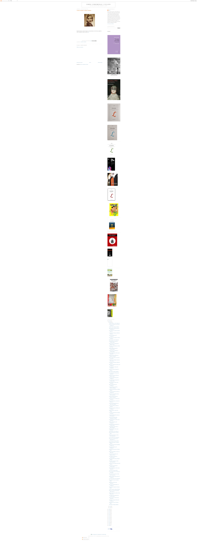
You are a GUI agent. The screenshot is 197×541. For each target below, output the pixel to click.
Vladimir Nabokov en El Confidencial (114, 323)
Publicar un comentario (80, 47)
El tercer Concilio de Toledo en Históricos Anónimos (113, 397)
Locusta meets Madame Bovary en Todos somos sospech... (114, 404)
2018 (109, 511)
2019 (109, 510)
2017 (109, 513)
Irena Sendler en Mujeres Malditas (114, 371)
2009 (109, 523)
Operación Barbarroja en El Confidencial (113, 385)
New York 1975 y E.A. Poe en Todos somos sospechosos (114, 474)
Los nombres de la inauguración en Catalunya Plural (114, 496)
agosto (110, 322)
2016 (109, 514)
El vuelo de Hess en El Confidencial (114, 437)
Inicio (90, 62)
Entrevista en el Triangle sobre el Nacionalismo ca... (113, 439)
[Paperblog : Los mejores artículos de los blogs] (110, 529)
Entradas (85, 537)
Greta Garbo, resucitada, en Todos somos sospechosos (113, 461)
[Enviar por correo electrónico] (92, 40)
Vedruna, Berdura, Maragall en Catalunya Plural (113, 349)
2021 (109, 320)
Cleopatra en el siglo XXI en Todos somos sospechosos (114, 394)
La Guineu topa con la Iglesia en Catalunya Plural (113, 351)
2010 (109, 522)
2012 (109, 519)
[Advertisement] (84, 54)
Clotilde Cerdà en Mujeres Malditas (114, 326)
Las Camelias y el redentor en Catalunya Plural (113, 457)
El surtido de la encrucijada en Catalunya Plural (113, 466)
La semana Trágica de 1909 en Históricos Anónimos (113, 387)
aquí (88, 32)
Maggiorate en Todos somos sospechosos (113, 483)
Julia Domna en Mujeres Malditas (113, 504)
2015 (109, 515)
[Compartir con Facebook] (95, 40)
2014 (109, 517)
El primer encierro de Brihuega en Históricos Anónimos (113, 356)
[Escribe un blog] (93, 40)
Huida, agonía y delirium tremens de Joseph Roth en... (114, 329)
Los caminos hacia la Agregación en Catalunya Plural (114, 380)
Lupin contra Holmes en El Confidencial (113, 336)
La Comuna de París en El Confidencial (114, 478)
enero (110, 507)
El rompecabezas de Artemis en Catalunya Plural (113, 342)
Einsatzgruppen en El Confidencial (114, 339)
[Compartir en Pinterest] (96, 40)
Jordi (109, 10)
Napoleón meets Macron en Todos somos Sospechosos (114, 435)
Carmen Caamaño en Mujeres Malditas (84, 10)
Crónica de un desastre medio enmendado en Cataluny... (113, 418)
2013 (109, 518)
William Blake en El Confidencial (114, 431)
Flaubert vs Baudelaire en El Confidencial (113, 422)
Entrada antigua (100, 62)
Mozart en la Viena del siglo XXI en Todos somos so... (114, 491)
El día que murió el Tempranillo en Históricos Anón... (114, 344)
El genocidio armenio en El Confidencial (113, 447)
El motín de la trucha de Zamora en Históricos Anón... (114, 376)
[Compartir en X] (94, 40)
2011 (109, 521)
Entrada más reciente (79, 62)
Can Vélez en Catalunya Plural (113, 470)
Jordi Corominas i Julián (98, 4)
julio (110, 506)
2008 (109, 525)
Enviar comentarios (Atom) (84, 64)
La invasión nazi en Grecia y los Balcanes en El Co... (113, 454)
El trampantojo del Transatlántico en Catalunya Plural (114, 425)
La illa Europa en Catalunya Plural (114, 440)
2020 (109, 509)
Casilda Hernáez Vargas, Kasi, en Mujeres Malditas (113, 427)
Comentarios (85, 539)
